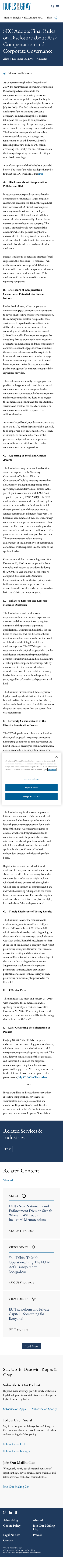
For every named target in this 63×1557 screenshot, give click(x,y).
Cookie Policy (11, 1525)
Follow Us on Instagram (17, 1451)
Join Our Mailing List (16, 1486)
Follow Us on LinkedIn (17, 1444)
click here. (52, 770)
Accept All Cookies (31, 797)
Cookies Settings (31, 779)
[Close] (56, 756)
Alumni (38, 1520)
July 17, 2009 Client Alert (32, 1077)
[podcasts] (16, 1513)
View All (8, 1180)
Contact (8, 1540)
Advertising (10, 1520)
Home (7, 17)
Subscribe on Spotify (44, 1409)
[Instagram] (5, 1513)
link (40, 173)
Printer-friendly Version (20, 73)
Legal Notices (11, 1535)
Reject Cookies (31, 788)
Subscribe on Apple (14, 1409)
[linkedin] (10, 1513)
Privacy (37, 1535)
